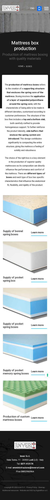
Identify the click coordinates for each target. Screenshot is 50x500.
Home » (21, 66)
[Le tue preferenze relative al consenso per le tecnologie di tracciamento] (47, 375)
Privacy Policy (32, 487)
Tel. (25, 463)
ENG (32, 8)
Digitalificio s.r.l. (42, 490)
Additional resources (10, 490)
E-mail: (25, 467)
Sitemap (41, 487)
